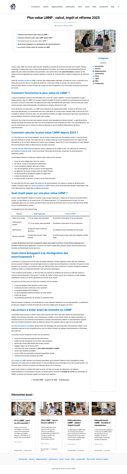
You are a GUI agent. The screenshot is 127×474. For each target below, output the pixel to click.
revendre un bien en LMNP (27, 80)
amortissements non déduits (24, 326)
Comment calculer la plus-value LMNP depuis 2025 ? (35, 38)
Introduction (35, 7)
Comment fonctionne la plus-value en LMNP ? (33, 34)
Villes (94, 7)
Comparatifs (103, 7)
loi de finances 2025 (20, 149)
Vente (80, 7)
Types (87, 7)
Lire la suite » (18, 442)
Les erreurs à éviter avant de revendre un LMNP (34, 47)
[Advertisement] (50, 59)
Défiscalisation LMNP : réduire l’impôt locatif (74, 422)
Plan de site (91, 459)
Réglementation (57, 7)
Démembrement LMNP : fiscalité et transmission (102, 422)
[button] (118, 7)
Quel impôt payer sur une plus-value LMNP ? (32, 41)
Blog (112, 7)
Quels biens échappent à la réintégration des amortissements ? (39, 44)
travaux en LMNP (20, 360)
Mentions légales (102, 459)
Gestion (46, 7)
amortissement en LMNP (41, 186)
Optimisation (70, 7)
